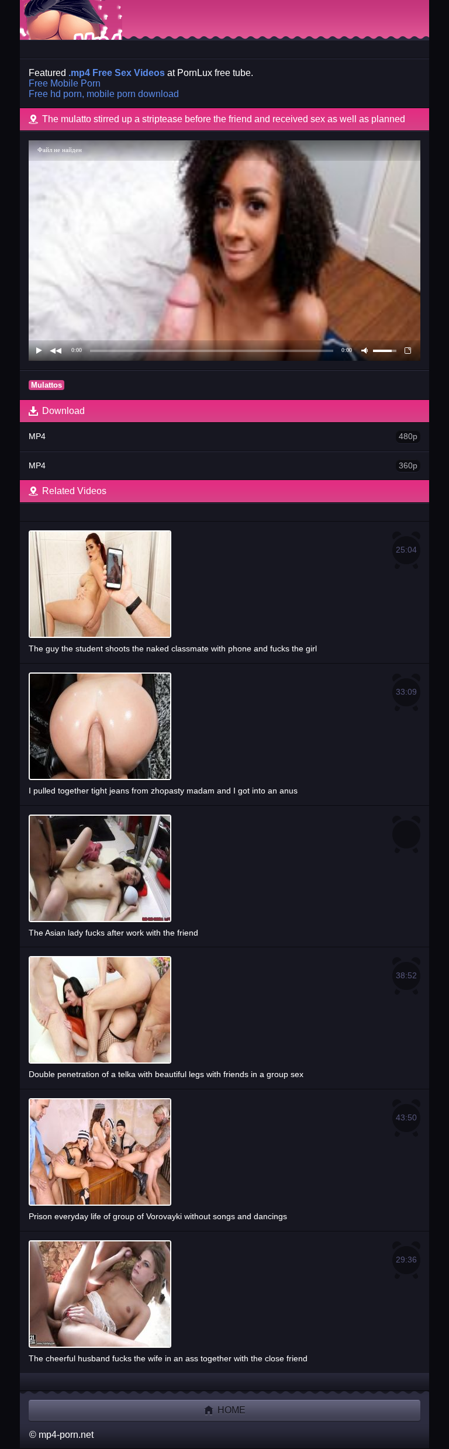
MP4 (223, 436)
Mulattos (46, 385)
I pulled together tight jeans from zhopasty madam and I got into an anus (223, 741)
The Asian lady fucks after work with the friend (113, 932)
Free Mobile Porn (65, 83)
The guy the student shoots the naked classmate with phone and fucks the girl (223, 599)
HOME (230, 1410)
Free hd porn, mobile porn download (104, 94)
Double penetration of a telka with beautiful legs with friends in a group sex (223, 1025)
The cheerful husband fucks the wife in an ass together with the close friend (223, 1309)
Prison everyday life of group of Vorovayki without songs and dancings (223, 1167)
